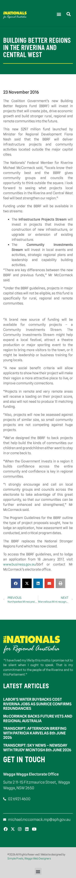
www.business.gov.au (19, 564)
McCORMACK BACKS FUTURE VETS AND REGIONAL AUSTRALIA (37, 718)
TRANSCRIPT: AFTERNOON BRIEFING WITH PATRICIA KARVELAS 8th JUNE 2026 (34, 733)
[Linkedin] (26, 829)
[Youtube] (34, 829)
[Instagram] (20, 829)
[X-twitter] (12, 829)
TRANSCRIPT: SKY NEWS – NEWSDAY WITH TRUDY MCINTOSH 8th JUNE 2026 (37, 747)
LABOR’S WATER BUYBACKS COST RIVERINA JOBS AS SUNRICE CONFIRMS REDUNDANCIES (37, 704)
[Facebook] (5, 829)
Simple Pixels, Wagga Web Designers (29, 858)
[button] (58, 14)
